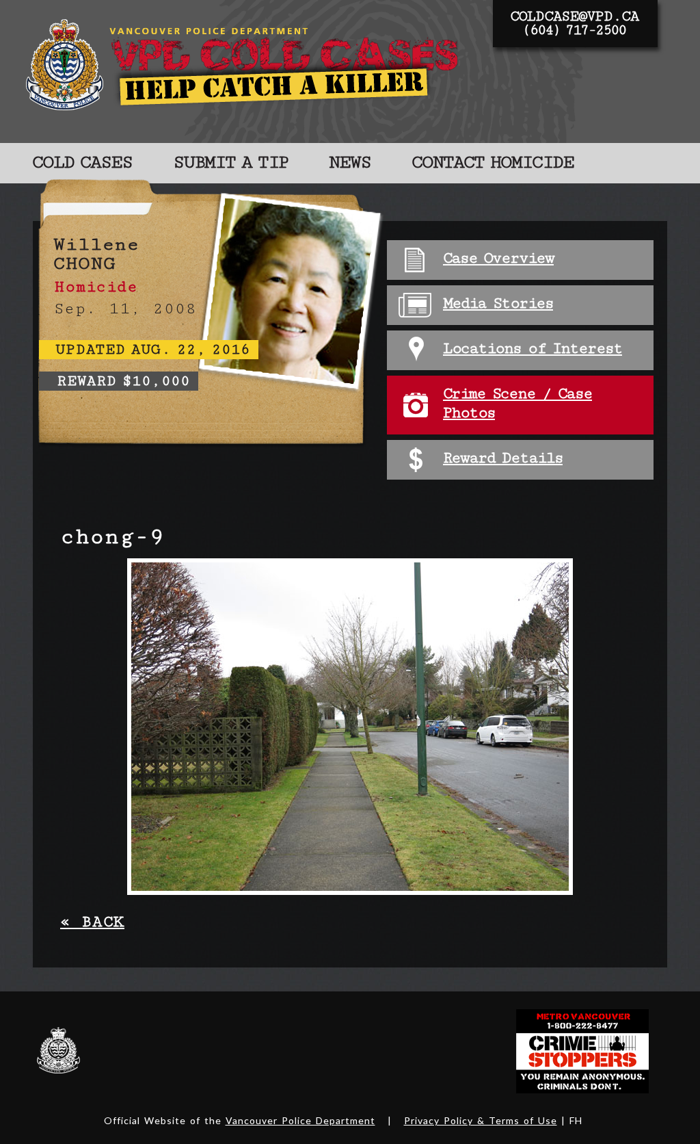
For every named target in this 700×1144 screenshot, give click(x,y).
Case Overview (498, 258)
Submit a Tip (230, 162)
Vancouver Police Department (300, 1120)
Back (92, 922)
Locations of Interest (532, 348)
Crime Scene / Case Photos (517, 403)
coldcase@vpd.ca (574, 16)
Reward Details (503, 458)
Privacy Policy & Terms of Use (480, 1120)
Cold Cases (82, 162)
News (350, 162)
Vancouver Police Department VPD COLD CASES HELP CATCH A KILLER (245, 70)
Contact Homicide (493, 162)
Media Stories (498, 303)
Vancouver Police (58, 1050)
